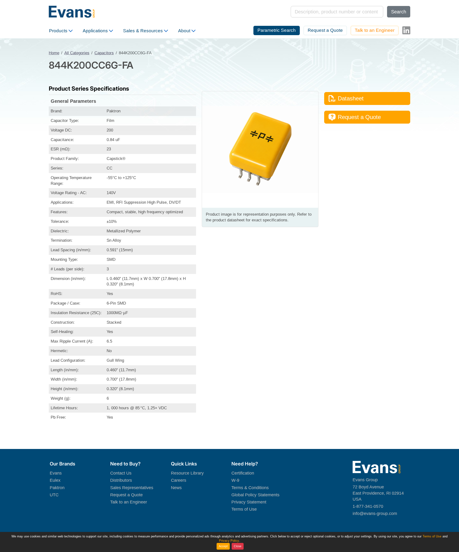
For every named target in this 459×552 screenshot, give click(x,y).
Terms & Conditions (250, 487)
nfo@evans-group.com (375, 513)
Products (58, 30)
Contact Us (120, 473)
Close (237, 546)
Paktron (57, 487)
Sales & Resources (143, 30)
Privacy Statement (248, 502)
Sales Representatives (131, 487)
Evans (56, 473)
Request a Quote (325, 30)
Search (398, 11)
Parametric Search (276, 30)
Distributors (121, 480)
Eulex (55, 480)
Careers (178, 480)
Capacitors (104, 53)
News (176, 487)
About (184, 30)
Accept (223, 546)
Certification (242, 473)
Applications (95, 30)
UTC (54, 494)
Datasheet (351, 98)
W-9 (235, 480)
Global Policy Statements (255, 494)
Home (54, 53)
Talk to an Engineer (374, 30)
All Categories (76, 53)
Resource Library (187, 473)
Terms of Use (244, 509)
